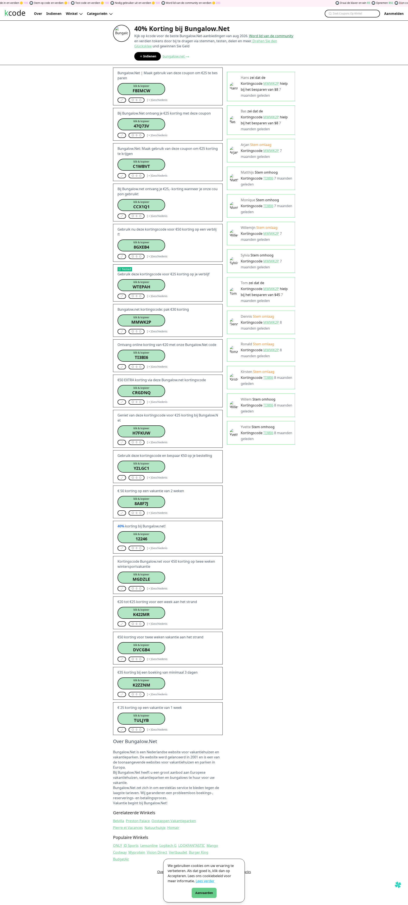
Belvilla (118, 821)
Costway (120, 852)
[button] (141, 89)
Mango (212, 845)
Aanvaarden (204, 893)
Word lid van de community (271, 36)
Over (161, 872)
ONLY (117, 845)
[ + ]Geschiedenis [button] (157, 100)
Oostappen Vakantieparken (174, 821)
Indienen (149, 56)
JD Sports (131, 845)
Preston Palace (138, 821)
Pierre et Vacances (128, 827)
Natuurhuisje (155, 827)
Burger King (198, 852)
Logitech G (168, 845)
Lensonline (149, 845)
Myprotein (136, 852)
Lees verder (205, 881)
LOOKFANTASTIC (191, 845)
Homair (173, 827)
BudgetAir (121, 859)
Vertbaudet (178, 852)
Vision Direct (157, 852)
